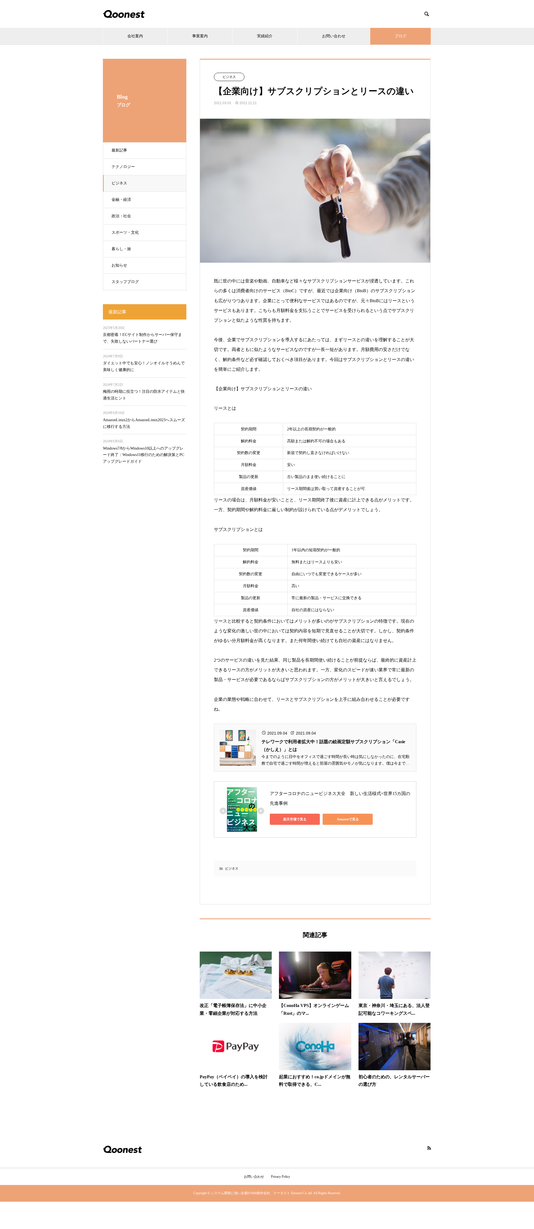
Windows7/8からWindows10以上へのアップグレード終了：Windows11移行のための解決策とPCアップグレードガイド (143, 455)
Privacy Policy (280, 1177)
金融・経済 (121, 199)
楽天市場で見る (294, 819)
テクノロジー (123, 167)
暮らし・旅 (121, 249)
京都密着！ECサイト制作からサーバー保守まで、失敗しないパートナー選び (142, 338)
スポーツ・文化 (125, 232)
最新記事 (119, 150)
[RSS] (429, 1148)
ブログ (400, 36)
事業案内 (200, 36)
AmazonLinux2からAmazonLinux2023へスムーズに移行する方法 (144, 423)
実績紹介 (265, 36)
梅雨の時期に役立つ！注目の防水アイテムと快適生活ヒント (144, 394)
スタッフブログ (125, 282)
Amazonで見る (348, 819)
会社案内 (135, 36)
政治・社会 (121, 216)
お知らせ (119, 265)
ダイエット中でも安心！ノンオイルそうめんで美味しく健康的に (144, 366)
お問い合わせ (333, 36)
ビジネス (119, 183)
